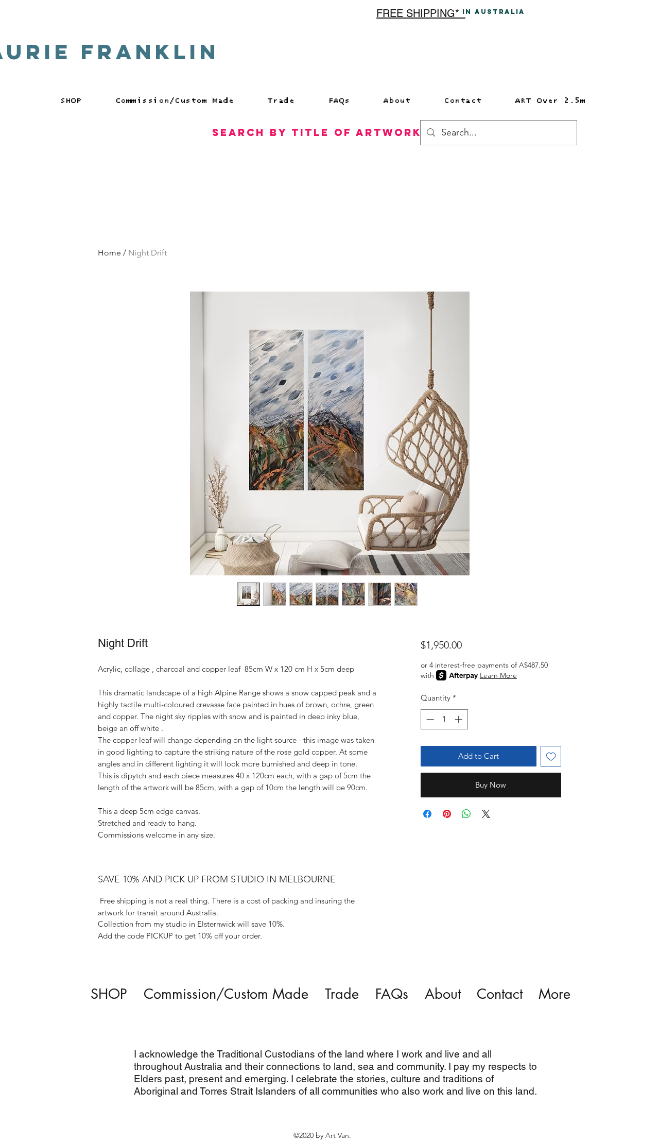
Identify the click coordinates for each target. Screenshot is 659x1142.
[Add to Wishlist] (551, 756)
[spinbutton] (444, 719)
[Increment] (459, 719)
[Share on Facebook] (427, 814)
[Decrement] (429, 719)
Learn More (498, 675)
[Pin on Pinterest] (447, 814)
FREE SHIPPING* (420, 13)
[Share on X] (486, 814)
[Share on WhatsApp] (466, 814)
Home (109, 253)
